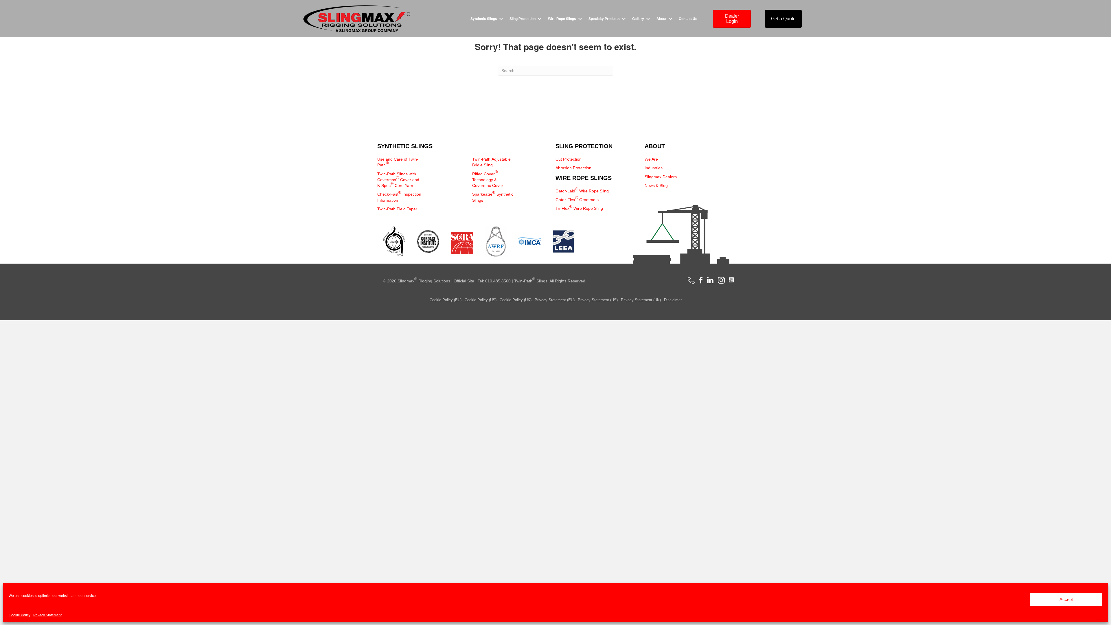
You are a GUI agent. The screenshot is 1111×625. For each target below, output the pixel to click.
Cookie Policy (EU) (445, 300)
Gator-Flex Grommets (577, 198)
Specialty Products (604, 19)
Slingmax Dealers (661, 176)
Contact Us (688, 19)
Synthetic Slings (483, 19)
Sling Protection (522, 19)
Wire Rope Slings (562, 19)
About (661, 19)
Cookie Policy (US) (480, 300)
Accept (1066, 599)
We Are (651, 159)
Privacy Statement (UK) (641, 300)
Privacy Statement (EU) (555, 300)
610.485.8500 (498, 281)
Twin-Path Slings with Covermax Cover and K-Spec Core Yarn (398, 180)
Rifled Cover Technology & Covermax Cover (487, 179)
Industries (654, 168)
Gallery (638, 19)
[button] (501, 19)
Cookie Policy (19, 615)
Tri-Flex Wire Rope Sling (579, 207)
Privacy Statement (47, 615)
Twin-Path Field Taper (397, 209)
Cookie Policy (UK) (515, 300)
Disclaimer (673, 300)
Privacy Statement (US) (598, 300)
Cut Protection (569, 159)
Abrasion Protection (573, 168)
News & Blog (656, 185)
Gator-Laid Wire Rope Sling (582, 190)
